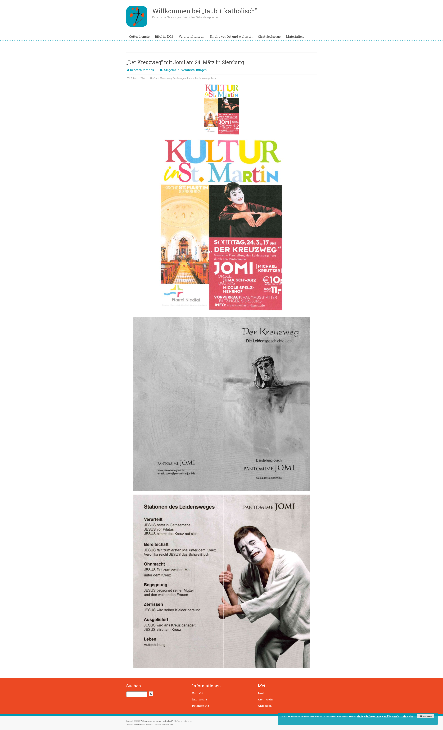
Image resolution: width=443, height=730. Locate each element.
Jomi (156, 78)
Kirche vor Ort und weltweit (231, 37)
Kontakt (197, 693)
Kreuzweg (166, 78)
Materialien (295, 37)
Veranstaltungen (192, 37)
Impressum (199, 699)
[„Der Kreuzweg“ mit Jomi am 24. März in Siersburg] (221, 85)
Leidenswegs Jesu (205, 78)
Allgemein (172, 70)
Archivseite (265, 699)
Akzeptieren (426, 716)
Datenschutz (200, 705)
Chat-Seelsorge (269, 37)
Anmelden (265, 705)
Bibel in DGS (164, 37)
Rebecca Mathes (142, 70)
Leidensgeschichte (183, 78)
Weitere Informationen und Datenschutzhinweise (385, 716)
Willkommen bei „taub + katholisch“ (204, 11)
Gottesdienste (139, 37)
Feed (261, 693)
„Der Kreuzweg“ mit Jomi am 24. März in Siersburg (185, 62)
